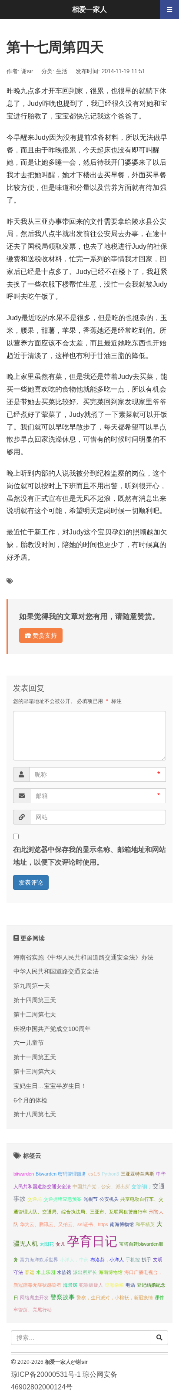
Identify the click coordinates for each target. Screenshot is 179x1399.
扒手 (146, 1259)
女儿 (60, 1244)
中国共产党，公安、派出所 (101, 1186)
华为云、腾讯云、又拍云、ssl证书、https (64, 1224)
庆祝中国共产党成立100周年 (52, 1028)
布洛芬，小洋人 (107, 1259)
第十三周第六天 (34, 1071)
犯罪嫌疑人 (91, 1284)
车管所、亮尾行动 (32, 1309)
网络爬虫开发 (34, 1297)
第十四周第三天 (34, 1000)
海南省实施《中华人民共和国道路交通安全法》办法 (83, 957)
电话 (130, 1284)
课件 (159, 1297)
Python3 (110, 1173)
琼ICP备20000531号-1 (46, 1374)
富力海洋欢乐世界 (39, 1259)
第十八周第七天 (34, 1114)
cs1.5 (94, 1173)
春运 (29, 1272)
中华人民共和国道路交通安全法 (56, 971)
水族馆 (64, 1272)
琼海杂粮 (114, 1284)
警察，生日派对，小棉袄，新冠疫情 (114, 1297)
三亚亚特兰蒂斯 (137, 1173)
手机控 (133, 1259)
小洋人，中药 (74, 1259)
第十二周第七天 (34, 1014)
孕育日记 (92, 1241)
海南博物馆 (111, 1272)
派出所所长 (85, 1272)
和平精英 (145, 1224)
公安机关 (109, 1199)
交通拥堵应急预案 (62, 1199)
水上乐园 (45, 1272)
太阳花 (47, 1244)
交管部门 (141, 1186)
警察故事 (62, 1297)
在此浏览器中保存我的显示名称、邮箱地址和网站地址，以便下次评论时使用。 (89, 856)
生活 (61, 71)
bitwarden (23, 1173)
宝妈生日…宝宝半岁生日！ (49, 1085)
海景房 (70, 1284)
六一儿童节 (28, 1042)
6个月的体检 (30, 1100)
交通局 (34, 1199)
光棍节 (90, 1199)
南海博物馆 (122, 1224)
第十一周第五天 (34, 1057)
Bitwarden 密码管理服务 (61, 1173)
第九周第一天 (31, 985)
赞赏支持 (44, 635)
